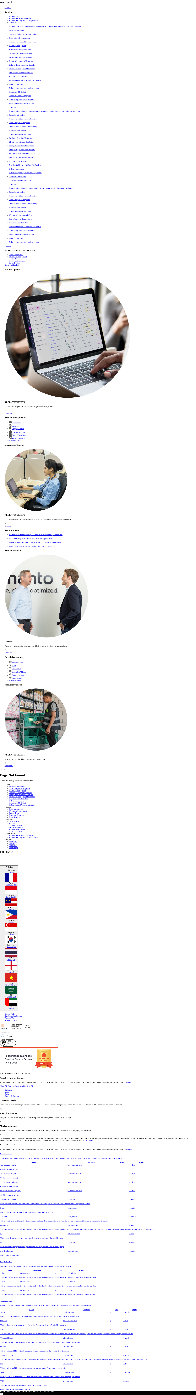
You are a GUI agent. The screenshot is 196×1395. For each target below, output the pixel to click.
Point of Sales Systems (20, 435)
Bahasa (8, 897)
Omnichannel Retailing (17, 803)
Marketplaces (16, 423)
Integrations (9, 413)
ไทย (8, 960)
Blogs (14, 666)
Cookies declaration (12, 1096)
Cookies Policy (10, 1014)
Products (8, 246)
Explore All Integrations (13, 440)
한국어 (9, 947)
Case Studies (16, 669)
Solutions (8, 8)
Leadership (13, 842)
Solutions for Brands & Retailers (20, 18)
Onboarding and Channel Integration (22, 805)
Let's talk (3, 770)
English (11, 937)
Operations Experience (17, 261)
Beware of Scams (11, 1020)
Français (9, 885)
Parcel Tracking (14, 263)
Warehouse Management (18, 257)
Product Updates (18, 675)
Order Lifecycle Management (19, 789)
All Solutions (13, 16)
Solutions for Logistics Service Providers (23, 837)
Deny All (30, 1086)
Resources (8, 652)
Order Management (16, 255)
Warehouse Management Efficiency (22, 797)
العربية (14, 997)
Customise (8, 1090)
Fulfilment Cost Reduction (18, 799)
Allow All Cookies (6, 1086)
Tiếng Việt (8, 985)
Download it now (49, 1392)
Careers (12, 844)
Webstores (15, 426)
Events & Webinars (19, 672)
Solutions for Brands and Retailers (21, 835)
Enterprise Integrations (17, 787)
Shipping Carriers (18, 429)
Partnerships (9, 766)
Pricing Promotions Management (21, 795)
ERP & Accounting (19, 432)
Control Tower (14, 259)
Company (8, 526)
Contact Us (13, 846)
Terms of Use (9, 1018)
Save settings (4, 1389)
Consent (7, 1094)
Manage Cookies (20, 1086)
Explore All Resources (13, 680)
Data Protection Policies (13, 1016)
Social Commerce (18, 438)
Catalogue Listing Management (20, 793)
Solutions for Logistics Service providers (23, 21)
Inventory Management (17, 791)
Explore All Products (12, 265)
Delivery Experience (16, 801)
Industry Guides (17, 662)
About (7, 1092)
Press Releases (17, 678)
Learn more (128, 1082)
